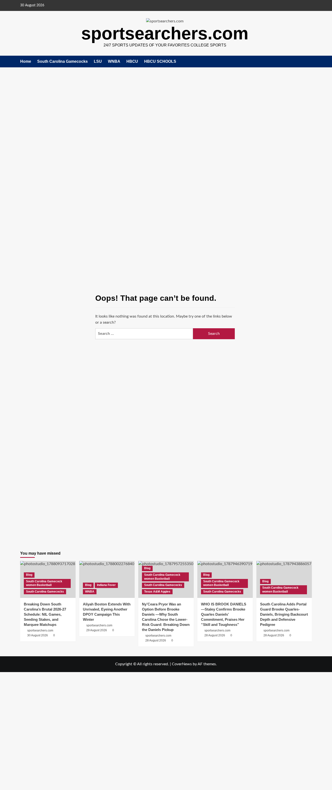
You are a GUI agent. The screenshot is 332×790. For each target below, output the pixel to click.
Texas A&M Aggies (157, 591)
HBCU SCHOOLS (160, 61)
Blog (29, 575)
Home (25, 61)
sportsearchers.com (164, 33)
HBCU (132, 61)
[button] (309, 61)
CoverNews (182, 664)
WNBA (114, 61)
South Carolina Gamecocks (62, 61)
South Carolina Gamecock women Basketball (44, 583)
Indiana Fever (106, 585)
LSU (98, 61)
